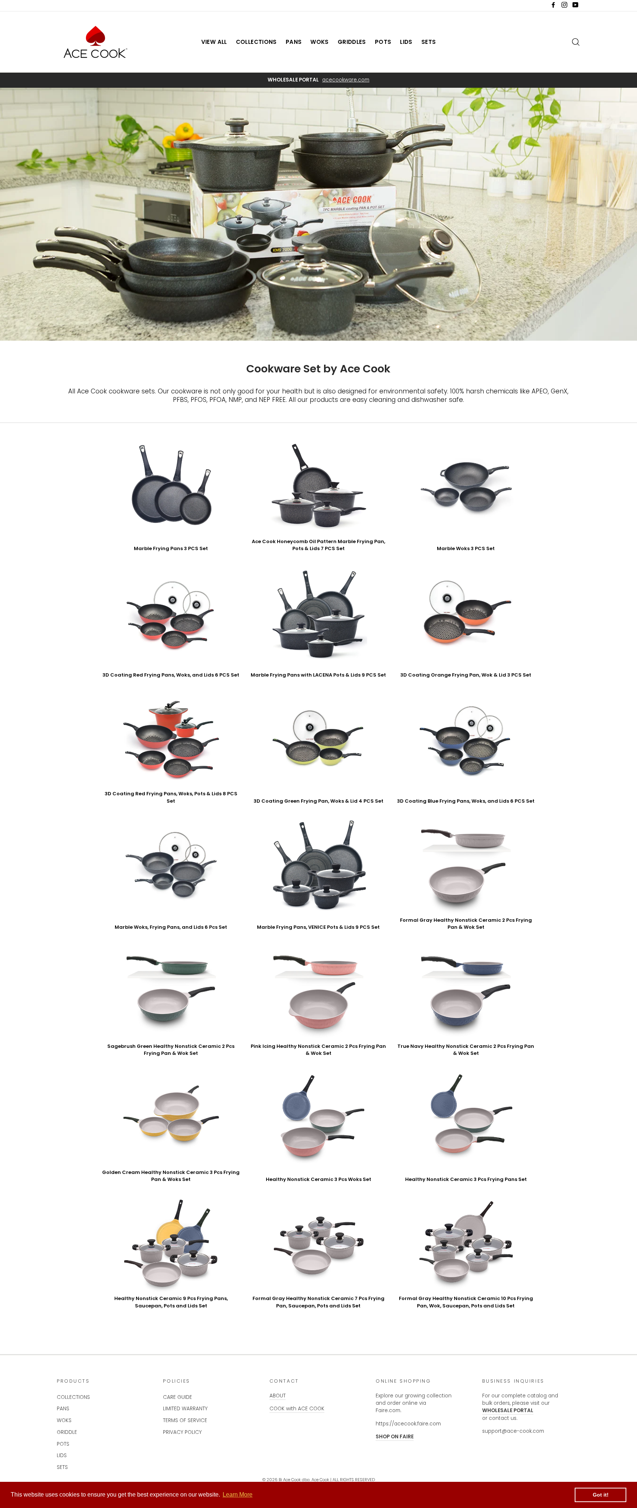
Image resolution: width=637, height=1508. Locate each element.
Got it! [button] (601, 1495)
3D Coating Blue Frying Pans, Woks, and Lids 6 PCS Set (466, 801)
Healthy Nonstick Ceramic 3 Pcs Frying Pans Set (466, 1179)
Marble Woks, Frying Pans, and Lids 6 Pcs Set (171, 927)
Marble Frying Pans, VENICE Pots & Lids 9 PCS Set (318, 927)
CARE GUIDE (177, 1397)
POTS (383, 42)
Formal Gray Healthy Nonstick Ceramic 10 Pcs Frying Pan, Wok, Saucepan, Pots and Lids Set (466, 1302)
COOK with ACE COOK (296, 1408)
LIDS (406, 42)
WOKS (319, 42)
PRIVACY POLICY (182, 1432)
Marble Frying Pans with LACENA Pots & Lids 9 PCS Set (318, 674)
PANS (294, 42)
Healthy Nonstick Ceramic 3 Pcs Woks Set (318, 1179)
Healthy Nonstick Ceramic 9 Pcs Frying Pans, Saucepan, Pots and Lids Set (171, 1302)
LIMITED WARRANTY (185, 1408)
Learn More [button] (238, 1494)
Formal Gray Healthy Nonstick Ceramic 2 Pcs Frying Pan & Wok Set (466, 924)
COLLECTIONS (256, 42)
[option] (318, 80)
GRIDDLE (67, 1432)
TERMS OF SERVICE (185, 1420)
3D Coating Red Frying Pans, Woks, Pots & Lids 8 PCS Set (171, 797)
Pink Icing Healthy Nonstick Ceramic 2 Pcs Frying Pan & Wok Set (318, 1050)
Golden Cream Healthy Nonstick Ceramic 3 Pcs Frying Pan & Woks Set (171, 1176)
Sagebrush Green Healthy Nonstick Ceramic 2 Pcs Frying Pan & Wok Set (170, 1050)
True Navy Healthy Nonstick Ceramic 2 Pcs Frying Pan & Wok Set (465, 1050)
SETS (428, 42)
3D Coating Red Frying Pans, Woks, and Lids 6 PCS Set (170, 674)
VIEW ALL (214, 42)
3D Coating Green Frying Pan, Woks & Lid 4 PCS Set (318, 801)
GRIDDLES (352, 42)
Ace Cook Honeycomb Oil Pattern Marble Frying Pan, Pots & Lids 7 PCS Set (318, 545)
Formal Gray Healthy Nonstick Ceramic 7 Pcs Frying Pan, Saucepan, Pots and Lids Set (318, 1302)
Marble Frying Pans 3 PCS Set (171, 548)
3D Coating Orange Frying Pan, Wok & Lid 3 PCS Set (465, 674)
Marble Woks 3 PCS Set (466, 548)
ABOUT (277, 1395)
